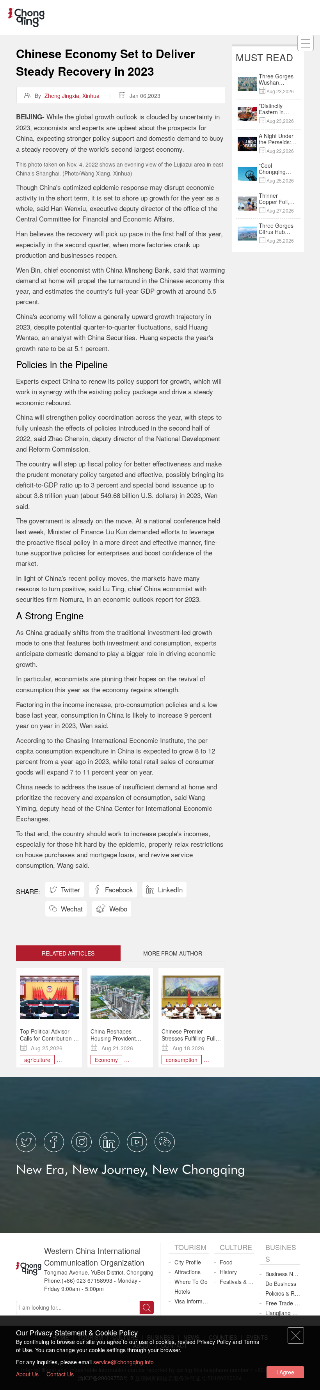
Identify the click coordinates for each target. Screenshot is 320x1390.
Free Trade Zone (282, 1303)
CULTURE (236, 1247)
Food (226, 1262)
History (228, 1272)
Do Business (280, 1283)
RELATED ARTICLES (68, 953)
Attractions (187, 1272)
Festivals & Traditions (237, 1281)
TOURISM (190, 1247)
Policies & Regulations (282, 1293)
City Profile (187, 1262)
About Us (27, 1374)
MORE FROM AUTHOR (172, 953)
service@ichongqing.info (123, 1362)
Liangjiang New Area (282, 1313)
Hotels (182, 1291)
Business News (282, 1274)
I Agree (285, 1372)
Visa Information (191, 1301)
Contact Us (60, 1374)
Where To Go (191, 1281)
